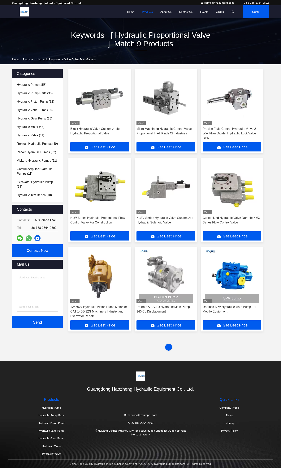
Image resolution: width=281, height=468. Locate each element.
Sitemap (230, 423)
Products (147, 11)
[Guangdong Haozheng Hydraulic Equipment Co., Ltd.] (24, 11)
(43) (30, 126)
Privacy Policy (229, 430)
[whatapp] (29, 238)
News (229, 415)
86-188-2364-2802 (257, 2)
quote (256, 11)
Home (130, 11)
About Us (165, 11)
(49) (37, 143)
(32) (36, 152)
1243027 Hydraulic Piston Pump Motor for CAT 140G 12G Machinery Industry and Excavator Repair (98, 311)
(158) (31, 84)
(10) (34, 195)
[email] (37, 238)
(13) (34, 118)
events (204, 11)
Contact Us (185, 11)
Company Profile (229, 407)
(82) (35, 101)
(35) (35, 93)
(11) (30, 135)
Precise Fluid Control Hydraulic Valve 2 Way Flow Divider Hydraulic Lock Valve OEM (229, 133)
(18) (35, 110)
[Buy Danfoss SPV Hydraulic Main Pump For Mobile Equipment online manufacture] (232, 276)
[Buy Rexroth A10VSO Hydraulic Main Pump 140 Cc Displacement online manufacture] (165, 276)
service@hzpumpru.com (219, 2)
